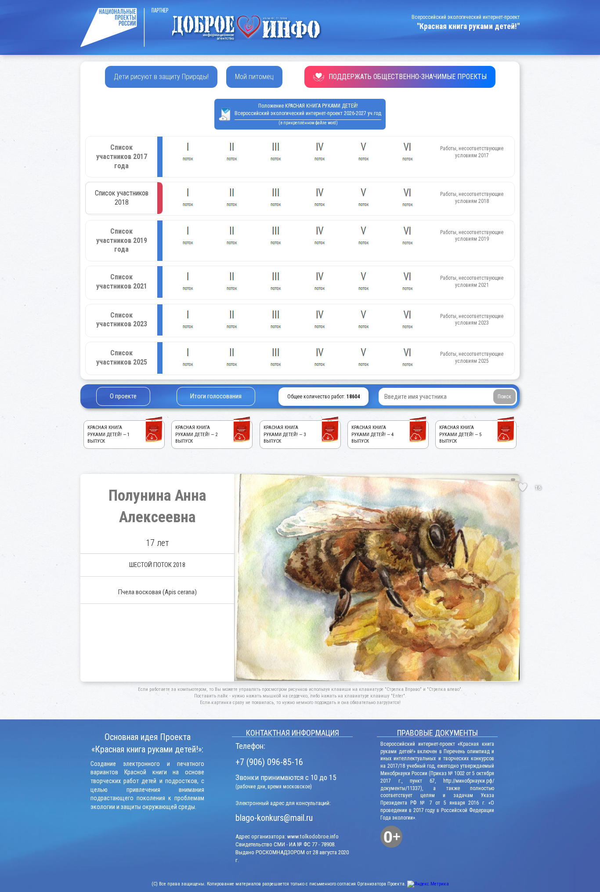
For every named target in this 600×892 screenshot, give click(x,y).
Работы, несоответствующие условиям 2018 (471, 197)
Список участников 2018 (121, 197)
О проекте (123, 396)
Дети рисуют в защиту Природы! (161, 76)
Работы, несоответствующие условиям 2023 (471, 319)
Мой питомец (254, 76)
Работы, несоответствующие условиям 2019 (471, 235)
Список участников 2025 (121, 357)
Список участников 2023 (121, 320)
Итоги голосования (216, 396)
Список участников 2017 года (121, 156)
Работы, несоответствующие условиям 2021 (471, 281)
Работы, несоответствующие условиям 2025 (471, 357)
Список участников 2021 (121, 281)
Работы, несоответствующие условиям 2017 (471, 152)
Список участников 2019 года (121, 240)
